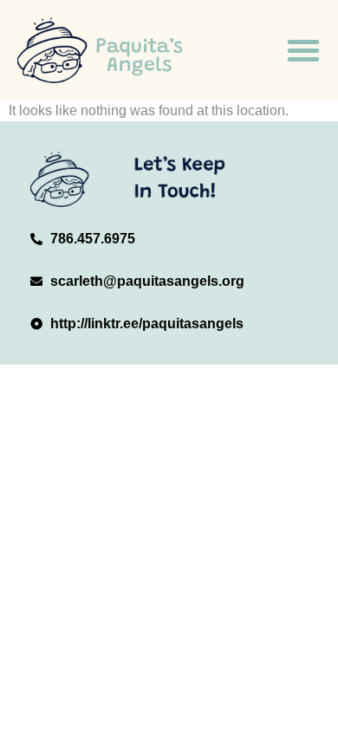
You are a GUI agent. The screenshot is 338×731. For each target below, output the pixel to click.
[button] (303, 50)
